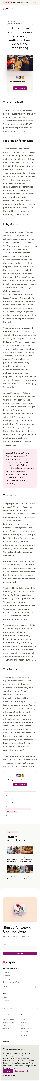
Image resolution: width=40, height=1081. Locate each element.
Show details (9, 1076)
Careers (23, 1022)
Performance (6, 1000)
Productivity (6, 979)
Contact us (24, 1035)
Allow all (8, 1071)
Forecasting (6, 975)
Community (6, 1028)
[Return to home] (10, 962)
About (23, 1019)
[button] (34, 2)
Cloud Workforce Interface (10, 982)
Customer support (8, 1019)
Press (22, 1025)
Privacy (31, 1063)
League (4, 1004)
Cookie (9, 1065)
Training (4, 1025)
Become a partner (26, 1028)
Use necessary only (22, 1071)
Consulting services (8, 1022)
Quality (4, 997)
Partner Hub (24, 1032)
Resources (11, 21)
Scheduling (5, 972)
